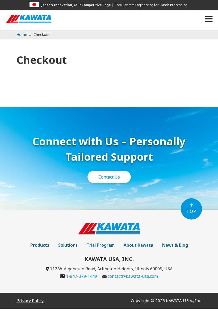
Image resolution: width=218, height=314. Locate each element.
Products (39, 245)
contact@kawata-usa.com (133, 276)
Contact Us (109, 177)
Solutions (68, 245)
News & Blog (175, 245)
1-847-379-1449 (81, 276)
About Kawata (138, 245)
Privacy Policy (30, 301)
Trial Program (101, 245)
